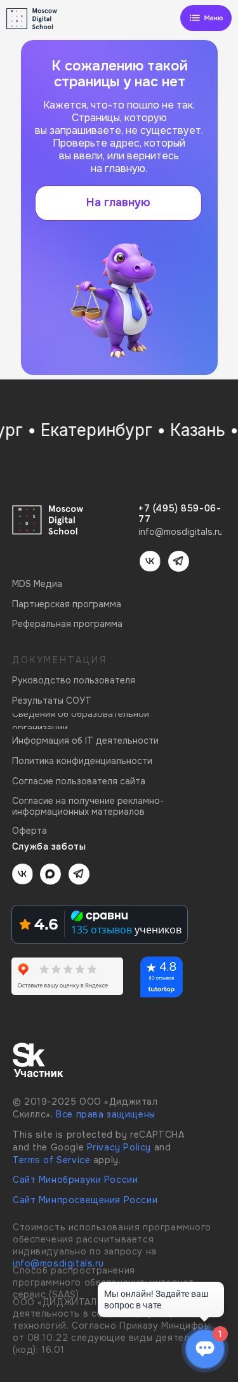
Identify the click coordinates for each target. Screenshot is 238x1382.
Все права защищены (105, 1114)
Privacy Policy (119, 1147)
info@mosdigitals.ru (58, 1263)
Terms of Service (51, 1160)
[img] (206, 18)
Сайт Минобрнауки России (75, 1179)
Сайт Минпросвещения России (85, 1200)
